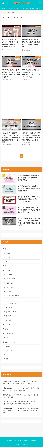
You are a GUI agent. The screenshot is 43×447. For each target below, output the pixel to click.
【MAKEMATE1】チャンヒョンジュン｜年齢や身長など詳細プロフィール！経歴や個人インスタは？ (21, 410)
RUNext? (9, 291)
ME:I (7, 338)
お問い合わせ (32, 440)
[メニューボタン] (40, 3)
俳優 (6, 329)
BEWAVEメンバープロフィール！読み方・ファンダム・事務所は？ (21, 396)
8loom (8, 347)
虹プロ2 (8, 320)
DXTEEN (9, 351)
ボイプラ (9, 299)
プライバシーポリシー (20, 440)
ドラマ (7, 324)
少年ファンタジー (11, 312)
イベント (9, 253)
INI (7, 355)
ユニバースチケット (12, 304)
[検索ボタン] (3, 3)
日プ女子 (9, 316)
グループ (9, 257)
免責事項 (9, 440)
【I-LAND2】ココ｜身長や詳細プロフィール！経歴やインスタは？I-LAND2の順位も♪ (20, 402)
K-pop (7, 249)
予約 (7, 261)
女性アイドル (10, 333)
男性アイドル (10, 342)
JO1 (7, 359)
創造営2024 (9, 308)
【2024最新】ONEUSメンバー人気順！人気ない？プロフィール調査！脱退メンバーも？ (20, 382)
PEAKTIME (9, 287)
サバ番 (7, 270)
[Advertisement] (21, 99)
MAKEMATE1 (10, 279)
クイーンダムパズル (12, 295)
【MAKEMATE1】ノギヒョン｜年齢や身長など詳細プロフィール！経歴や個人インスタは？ (21, 389)
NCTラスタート (11, 283)
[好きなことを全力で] (21, 3)
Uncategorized (10, 266)
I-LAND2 (9, 275)
